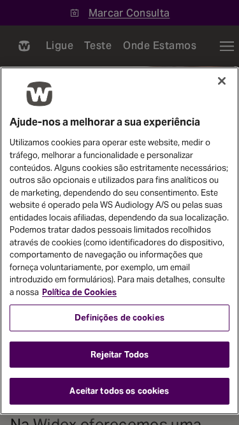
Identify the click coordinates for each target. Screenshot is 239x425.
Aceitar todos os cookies (119, 390)
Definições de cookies (119, 317)
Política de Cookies (79, 292)
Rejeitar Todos (120, 354)
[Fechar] (222, 81)
